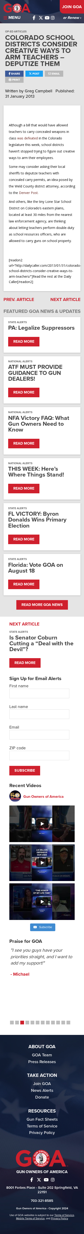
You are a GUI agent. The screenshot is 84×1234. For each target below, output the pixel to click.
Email (55, 73)
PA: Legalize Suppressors (41, 328)
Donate (42, 1097)
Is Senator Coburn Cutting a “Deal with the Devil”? (41, 643)
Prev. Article (19, 299)
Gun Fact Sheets (42, 1119)
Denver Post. (28, 192)
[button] (12, 1022)
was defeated (27, 138)
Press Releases (42, 1061)
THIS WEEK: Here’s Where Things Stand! (36, 472)
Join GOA (72, 6)
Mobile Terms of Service (30, 1218)
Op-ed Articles (16, 31)
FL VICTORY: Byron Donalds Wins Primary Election (37, 520)
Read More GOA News (42, 604)
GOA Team (42, 1055)
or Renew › (72, 18)
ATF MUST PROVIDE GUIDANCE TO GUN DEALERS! (35, 373)
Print (15, 79)
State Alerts (17, 322)
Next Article (65, 299)
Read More (23, 341)
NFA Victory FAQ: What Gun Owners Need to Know (38, 424)
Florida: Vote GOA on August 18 (35, 568)
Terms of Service (42, 1126)
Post (35, 73)
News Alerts (42, 1090)
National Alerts (20, 361)
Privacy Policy (42, 1132)
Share (15, 73)
